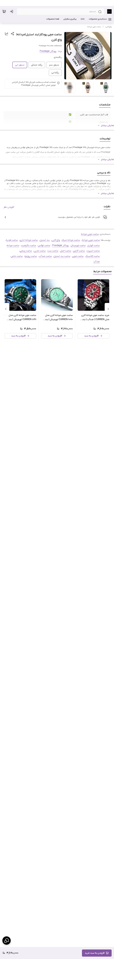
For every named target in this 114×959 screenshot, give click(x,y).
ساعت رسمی (26, 250)
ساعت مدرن (40, 250)
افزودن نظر (9, 207)
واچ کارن (108, 27)
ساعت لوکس (44, 245)
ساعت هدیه (12, 240)
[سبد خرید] (4, 11)
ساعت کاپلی (79, 250)
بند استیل (45, 240)
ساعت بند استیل (62, 256)
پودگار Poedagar (48, 51)
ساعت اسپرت (93, 250)
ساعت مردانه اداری (29, 240)
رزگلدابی (55, 72)
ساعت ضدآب (45, 256)
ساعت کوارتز (93, 245)
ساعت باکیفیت (28, 245)
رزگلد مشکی (36, 64)
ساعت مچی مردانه (94, 27)
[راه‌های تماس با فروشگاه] (6, 940)
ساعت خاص (17, 256)
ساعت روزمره (30, 256)
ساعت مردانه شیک (71, 240)
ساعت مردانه (13, 245)
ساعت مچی (78, 256)
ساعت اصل (65, 250)
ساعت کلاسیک (92, 256)
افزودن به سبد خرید (95, 953)
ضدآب (96, 261)
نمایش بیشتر (107, 125)
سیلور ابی (19, 64)
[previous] (108, 309)
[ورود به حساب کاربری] (12, 11)
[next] (5, 309)
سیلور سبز (54, 64)
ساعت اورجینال (78, 245)
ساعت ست (53, 250)
